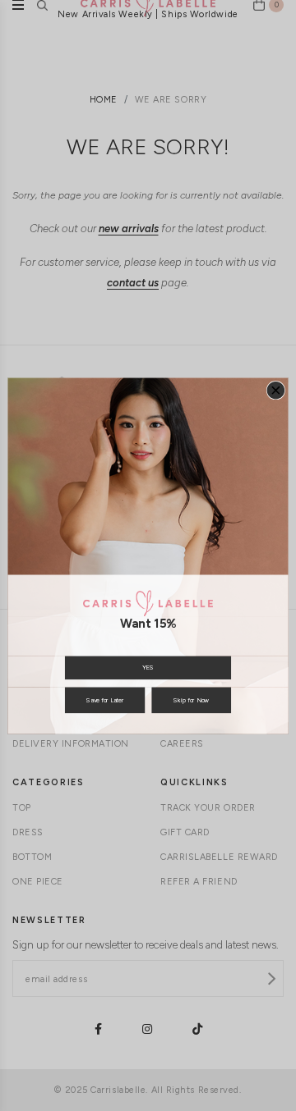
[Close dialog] (275, 390)
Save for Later (104, 699)
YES (148, 667)
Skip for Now (191, 699)
